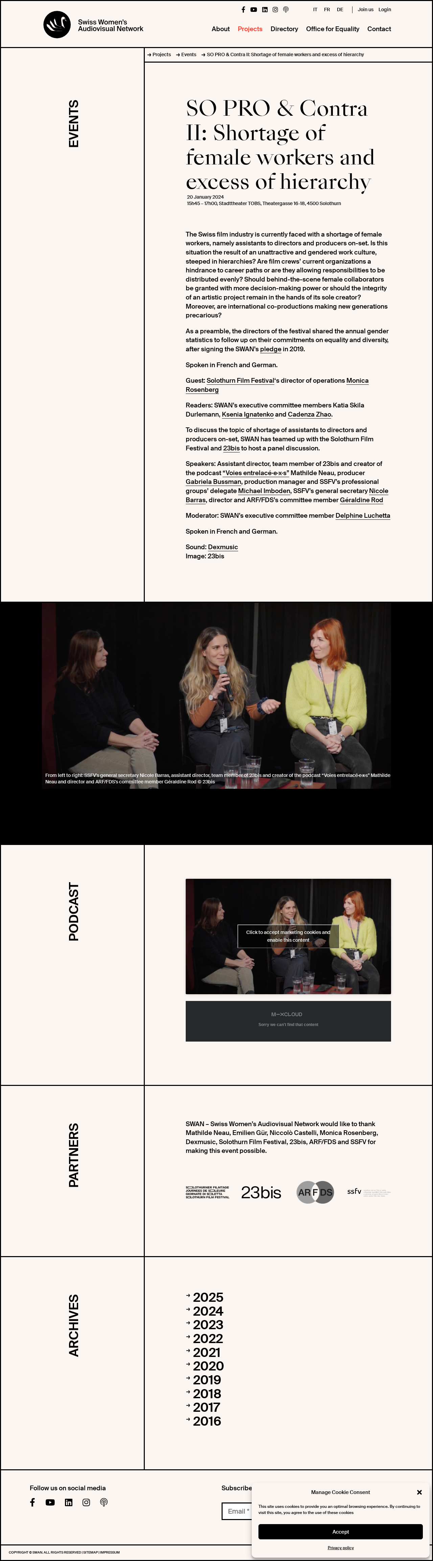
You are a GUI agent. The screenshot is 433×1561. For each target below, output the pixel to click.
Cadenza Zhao (309, 414)
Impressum (110, 1552)
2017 (206, 1408)
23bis (231, 448)
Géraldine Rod (361, 500)
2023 (208, 1325)
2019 (207, 1380)
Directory (284, 29)
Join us (365, 9)
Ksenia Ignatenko (248, 414)
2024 (208, 1311)
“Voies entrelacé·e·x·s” (256, 473)
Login (385, 9)
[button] (419, 1492)
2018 (207, 1394)
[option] (216, 696)
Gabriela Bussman (213, 481)
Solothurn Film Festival (240, 380)
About (221, 29)
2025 (208, 1298)
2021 (207, 1353)
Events (188, 54)
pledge (270, 349)
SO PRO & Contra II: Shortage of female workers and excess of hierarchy (285, 54)
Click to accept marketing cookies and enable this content (288, 936)
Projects (250, 29)
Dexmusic (223, 547)
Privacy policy (341, 1548)
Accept (341, 1532)
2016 (207, 1421)
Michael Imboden (264, 491)
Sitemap (90, 1552)
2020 (208, 1366)
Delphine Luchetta (363, 515)
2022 (208, 1339)
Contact (379, 29)
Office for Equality (332, 29)
